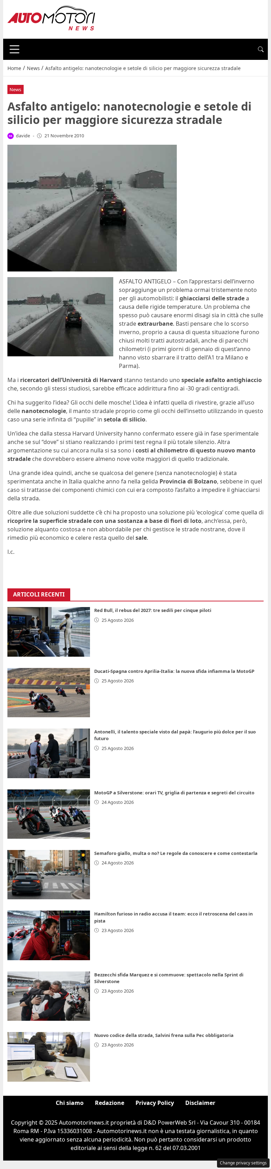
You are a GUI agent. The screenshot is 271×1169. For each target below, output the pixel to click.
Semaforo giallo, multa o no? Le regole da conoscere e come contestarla (176, 853)
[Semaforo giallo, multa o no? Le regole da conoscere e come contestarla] (48, 874)
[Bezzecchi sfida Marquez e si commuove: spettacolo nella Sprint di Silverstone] (48, 996)
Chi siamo (70, 1103)
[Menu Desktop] (14, 49)
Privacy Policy (155, 1103)
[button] (261, 49)
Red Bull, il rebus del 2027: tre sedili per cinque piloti (152, 610)
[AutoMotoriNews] (51, 19)
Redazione (109, 1103)
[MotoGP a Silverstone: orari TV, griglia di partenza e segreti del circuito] (48, 814)
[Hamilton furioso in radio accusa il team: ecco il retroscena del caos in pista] (48, 935)
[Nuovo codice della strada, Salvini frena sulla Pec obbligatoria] (48, 1056)
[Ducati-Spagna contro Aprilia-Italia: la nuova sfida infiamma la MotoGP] (48, 692)
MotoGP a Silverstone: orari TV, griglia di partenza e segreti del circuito (174, 792)
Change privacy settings (243, 1163)
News (15, 89)
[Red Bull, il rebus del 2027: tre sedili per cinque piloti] (48, 631)
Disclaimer (200, 1103)
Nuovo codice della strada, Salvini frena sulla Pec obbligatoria (164, 1035)
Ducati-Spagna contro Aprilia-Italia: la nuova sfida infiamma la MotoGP (174, 671)
